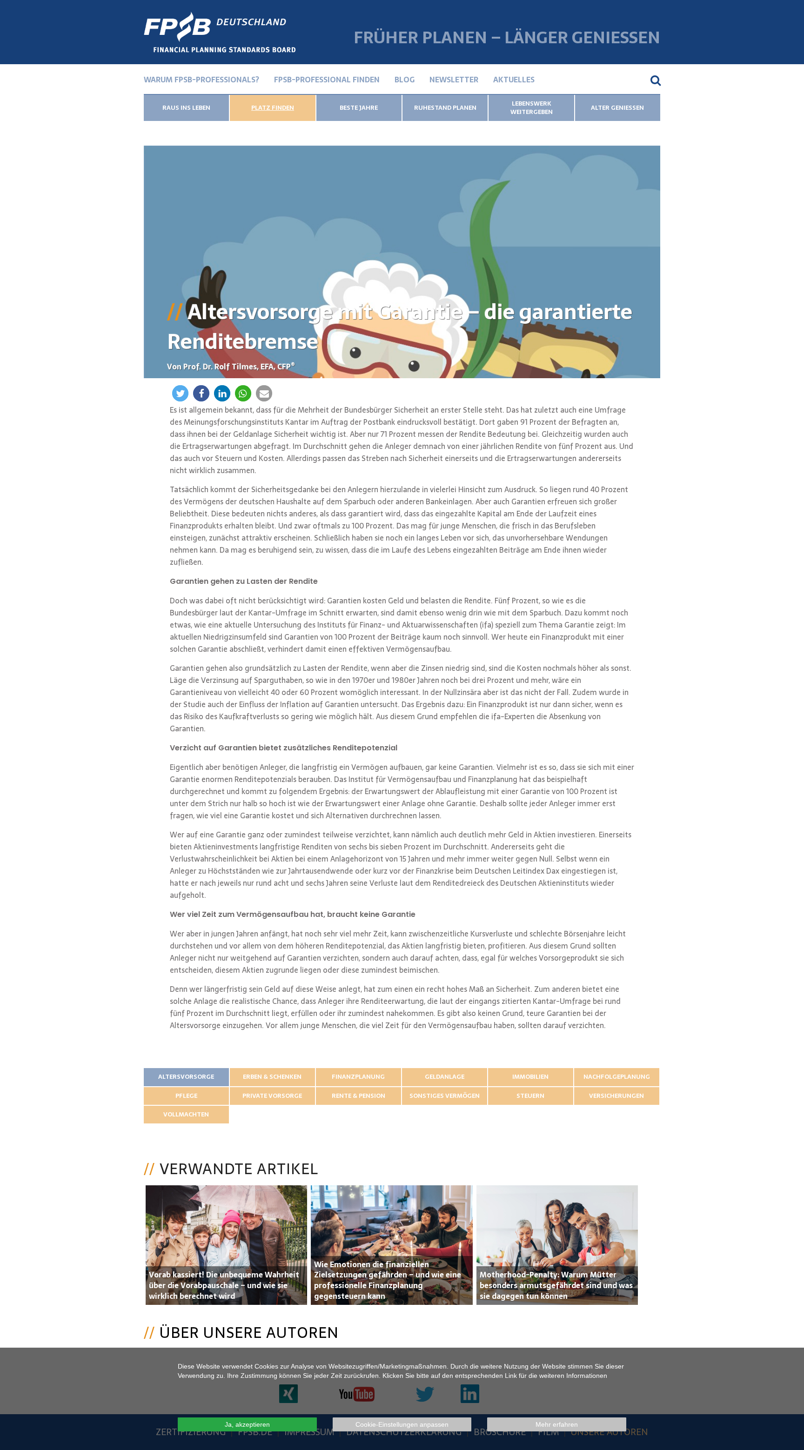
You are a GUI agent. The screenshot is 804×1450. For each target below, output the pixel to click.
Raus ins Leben (186, 108)
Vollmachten (186, 1114)
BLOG (405, 80)
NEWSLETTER (453, 80)
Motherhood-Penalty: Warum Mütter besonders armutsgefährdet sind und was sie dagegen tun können (556, 1285)
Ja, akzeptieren (247, 1424)
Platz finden (272, 108)
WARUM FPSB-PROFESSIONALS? (201, 80)
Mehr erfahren (557, 1424)
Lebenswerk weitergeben (531, 108)
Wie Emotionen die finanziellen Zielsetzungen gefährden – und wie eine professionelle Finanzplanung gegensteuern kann (387, 1280)
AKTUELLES (514, 80)
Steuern (530, 1096)
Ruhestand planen (445, 108)
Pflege (186, 1096)
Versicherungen (616, 1096)
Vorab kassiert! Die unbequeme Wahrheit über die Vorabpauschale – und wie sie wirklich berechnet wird (224, 1285)
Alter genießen (617, 108)
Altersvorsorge (186, 1077)
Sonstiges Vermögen (444, 1096)
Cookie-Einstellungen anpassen (402, 1424)
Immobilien (530, 1077)
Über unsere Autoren (249, 1333)
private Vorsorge (272, 1096)
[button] (180, 393)
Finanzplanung (358, 1077)
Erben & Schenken (272, 1077)
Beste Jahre (359, 108)
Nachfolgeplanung (616, 1077)
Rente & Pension (358, 1096)
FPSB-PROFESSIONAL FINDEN (327, 80)
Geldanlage (444, 1077)
